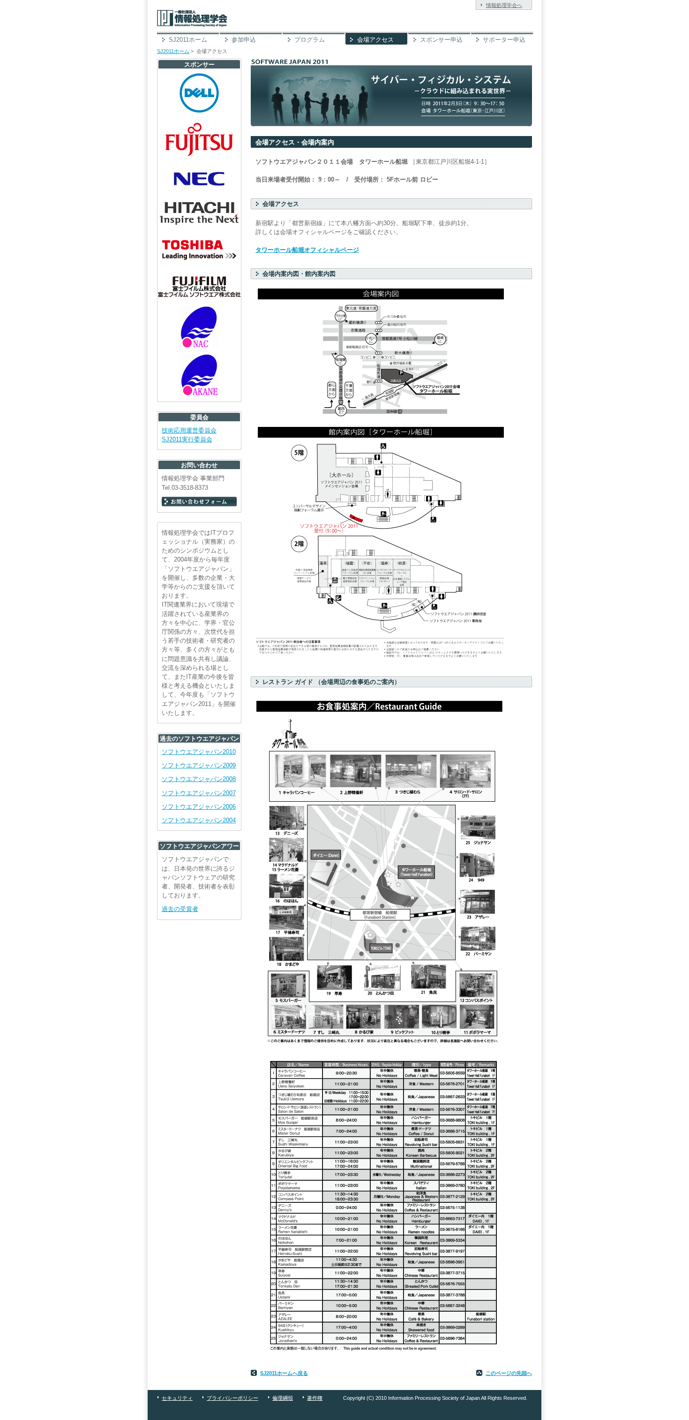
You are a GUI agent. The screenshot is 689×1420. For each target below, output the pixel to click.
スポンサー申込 (441, 39)
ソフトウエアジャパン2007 (199, 793)
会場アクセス (375, 39)
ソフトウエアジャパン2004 (199, 820)
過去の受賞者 (180, 908)
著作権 (314, 1398)
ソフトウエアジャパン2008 (199, 778)
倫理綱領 (282, 1398)
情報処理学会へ (504, 5)
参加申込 (244, 39)
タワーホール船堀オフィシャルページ (307, 249)
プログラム (309, 39)
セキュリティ (177, 1398)
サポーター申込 (504, 39)
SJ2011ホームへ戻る (284, 1373)
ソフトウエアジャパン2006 (199, 806)
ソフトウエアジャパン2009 (199, 765)
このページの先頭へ (509, 1373)
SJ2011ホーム (188, 39)
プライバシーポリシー (232, 1398)
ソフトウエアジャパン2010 (199, 751)
